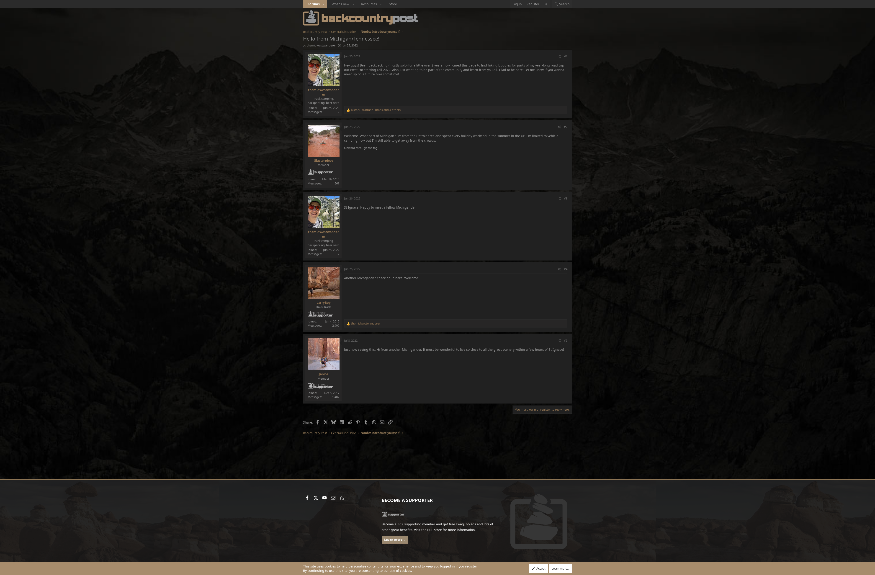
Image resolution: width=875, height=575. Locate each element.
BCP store (434, 530)
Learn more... (395, 540)
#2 (565, 127)
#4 (565, 269)
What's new (340, 4)
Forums (314, 4)
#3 (565, 198)
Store (393, 4)
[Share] (559, 56)
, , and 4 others (376, 110)
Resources (369, 4)
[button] (323, 4)
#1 (565, 56)
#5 (565, 340)
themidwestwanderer (321, 45)
